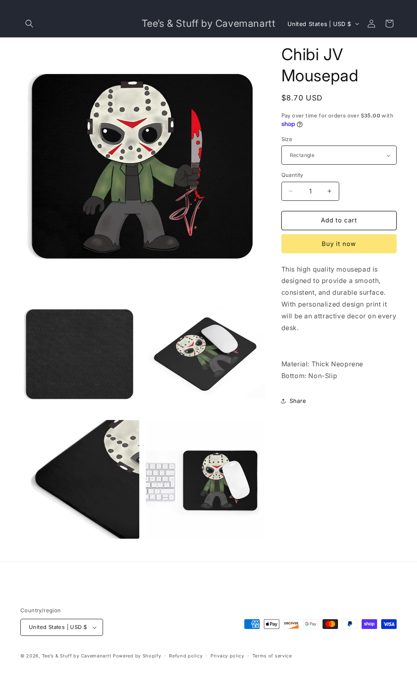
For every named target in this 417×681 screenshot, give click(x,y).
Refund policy (185, 656)
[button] (29, 24)
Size (287, 139)
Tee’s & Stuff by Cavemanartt (77, 656)
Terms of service (272, 656)
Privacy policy (227, 656)
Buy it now (339, 244)
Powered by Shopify (137, 656)
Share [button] (298, 400)
